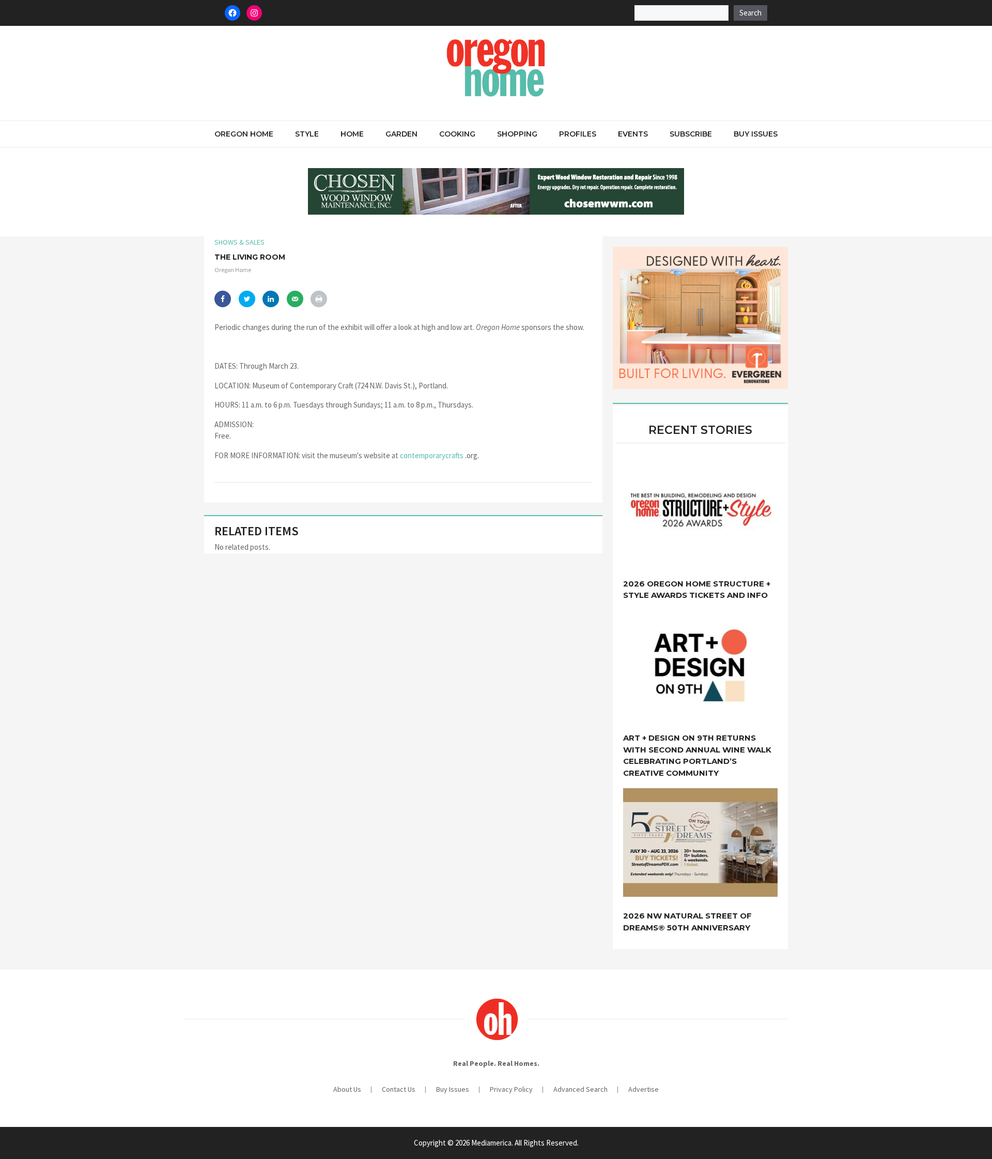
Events (633, 134)
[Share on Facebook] (222, 299)
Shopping (517, 134)
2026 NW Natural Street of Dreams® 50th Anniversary (687, 921)
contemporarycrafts (431, 455)
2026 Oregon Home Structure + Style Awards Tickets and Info (696, 589)
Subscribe (691, 134)
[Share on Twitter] (247, 299)
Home (352, 134)
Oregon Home (243, 134)
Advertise (643, 1089)
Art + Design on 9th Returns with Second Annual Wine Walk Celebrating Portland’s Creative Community (697, 755)
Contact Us (398, 1089)
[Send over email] (295, 299)
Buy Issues (756, 134)
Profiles (577, 134)
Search (750, 13)
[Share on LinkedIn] (270, 299)
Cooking (457, 134)
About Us (347, 1089)
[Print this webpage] (319, 299)
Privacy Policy (511, 1089)
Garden (401, 134)
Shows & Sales (239, 242)
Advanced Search (580, 1089)
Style (307, 134)
